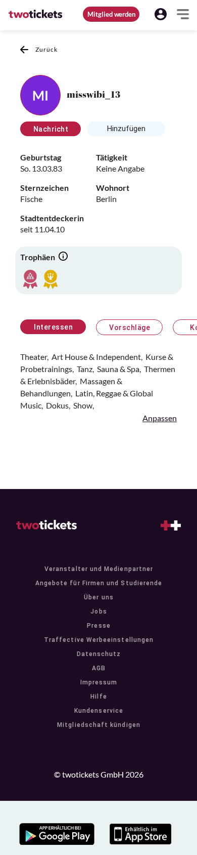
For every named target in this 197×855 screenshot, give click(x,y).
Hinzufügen (126, 128)
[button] (161, 14)
